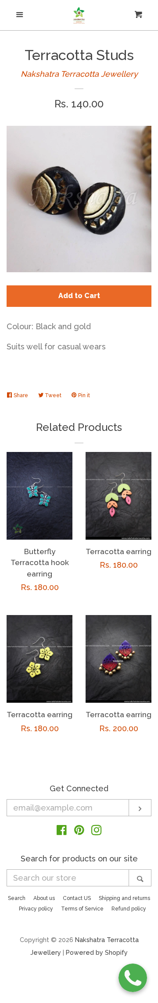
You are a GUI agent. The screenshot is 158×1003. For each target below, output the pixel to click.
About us (44, 898)
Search (16, 898)
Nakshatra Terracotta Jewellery (79, 73)
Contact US (77, 898)
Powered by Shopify (97, 952)
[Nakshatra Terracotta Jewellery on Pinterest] (79, 831)
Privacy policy (36, 909)
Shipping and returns (124, 898)
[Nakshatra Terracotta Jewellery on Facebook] (61, 831)
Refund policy (128, 909)
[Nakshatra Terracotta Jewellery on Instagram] (96, 831)
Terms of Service (82, 909)
